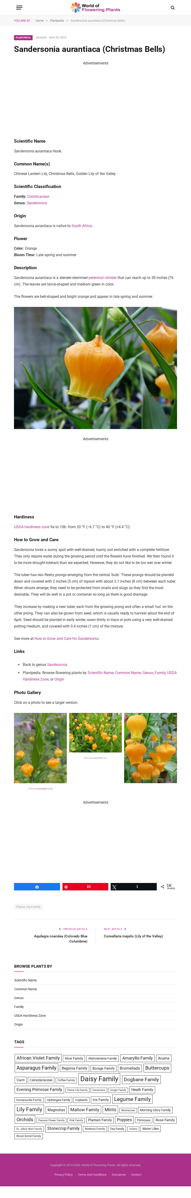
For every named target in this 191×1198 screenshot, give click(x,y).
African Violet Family (38, 1058)
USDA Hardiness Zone (30, 1015)
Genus (148, 673)
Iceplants (81, 1100)
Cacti (21, 1080)
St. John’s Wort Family (29, 1129)
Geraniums (98, 1090)
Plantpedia (23, 37)
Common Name (128, 673)
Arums (164, 1058)
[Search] (172, 7)
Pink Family (76, 1120)
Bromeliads (130, 1068)
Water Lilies (150, 1129)
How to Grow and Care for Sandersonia (66, 638)
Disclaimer (119, 1174)
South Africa (82, 226)
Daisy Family (99, 1079)
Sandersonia (37, 203)
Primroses (143, 1120)
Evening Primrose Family (39, 1089)
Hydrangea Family (58, 1100)
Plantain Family (100, 1120)
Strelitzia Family (95, 1129)
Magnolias (56, 1110)
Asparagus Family (36, 1068)
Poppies (124, 1119)
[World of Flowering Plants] (96, 7)
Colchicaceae (38, 196)
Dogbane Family (141, 1079)
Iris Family (101, 1100)
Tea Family (117, 1129)
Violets (133, 1129)
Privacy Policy (64, 1174)
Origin (59, 679)
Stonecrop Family (63, 1128)
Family (160, 673)
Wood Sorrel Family (28, 1136)
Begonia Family (74, 1068)
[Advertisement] (95, 99)
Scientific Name (100, 673)
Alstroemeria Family (102, 1058)
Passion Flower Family (51, 1120)
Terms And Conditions (92, 1174)
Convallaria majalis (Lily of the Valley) (133, 936)
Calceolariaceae (41, 1080)
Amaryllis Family (137, 1058)
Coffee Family (66, 1080)
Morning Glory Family (155, 1110)
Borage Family (103, 1068)
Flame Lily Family (28, 907)
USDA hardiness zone (31, 527)
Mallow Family (84, 1109)
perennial (96, 277)
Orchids (25, 1119)
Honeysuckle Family (29, 1100)
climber (111, 277)
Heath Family (142, 1089)
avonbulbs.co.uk (45, 789)
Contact (136, 1174)
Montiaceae (128, 1110)
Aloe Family (74, 1058)
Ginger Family (118, 1090)
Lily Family (29, 1109)
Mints (110, 1109)
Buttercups (157, 1068)
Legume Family (132, 1099)
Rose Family (165, 1120)
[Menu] (19, 7)
